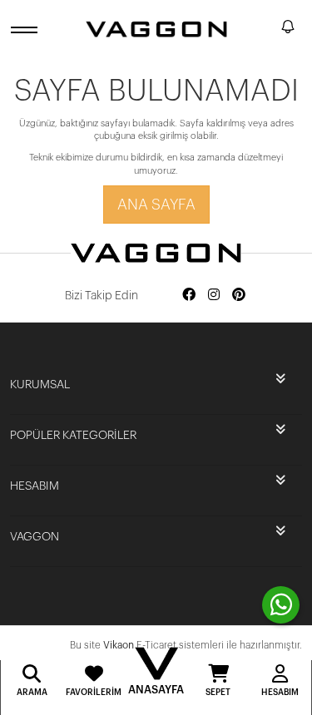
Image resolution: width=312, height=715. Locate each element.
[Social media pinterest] (238, 295)
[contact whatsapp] (281, 605)
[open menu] (26, 29)
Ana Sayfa (156, 204)
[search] (265, 29)
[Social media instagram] (214, 295)
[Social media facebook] (189, 295)
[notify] (288, 29)
